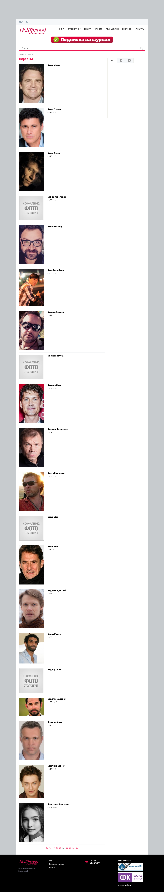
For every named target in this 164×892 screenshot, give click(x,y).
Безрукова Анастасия (58, 804)
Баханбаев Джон (56, 270)
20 (60, 848)
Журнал (98, 29)
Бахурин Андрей (56, 312)
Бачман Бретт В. (56, 356)
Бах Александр (55, 226)
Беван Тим (53, 546)
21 (64, 848)
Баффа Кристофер (57, 197)
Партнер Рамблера (124, 885)
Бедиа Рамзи (54, 634)
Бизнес (87, 29)
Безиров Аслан (55, 722)
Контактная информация (56, 864)
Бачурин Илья (54, 385)
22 (67, 848)
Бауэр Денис (54, 153)
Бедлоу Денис (55, 669)
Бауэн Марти (54, 65)
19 (57, 848)
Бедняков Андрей (57, 699)
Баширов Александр (58, 429)
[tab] (112, 60)
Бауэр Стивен (54, 109)
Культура (139, 29)
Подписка (52, 868)
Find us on (95, 862)
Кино (61, 29)
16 (47, 848)
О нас (50, 861)
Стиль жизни (112, 29)
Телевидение (74, 29)
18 (54, 848)
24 (74, 848)
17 (50, 848)
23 (70, 848)
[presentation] (112, 60)
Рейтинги (126, 29)
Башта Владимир (56, 473)
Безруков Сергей (56, 766)
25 (77, 848)
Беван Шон (53, 517)
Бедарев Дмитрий (57, 590)
